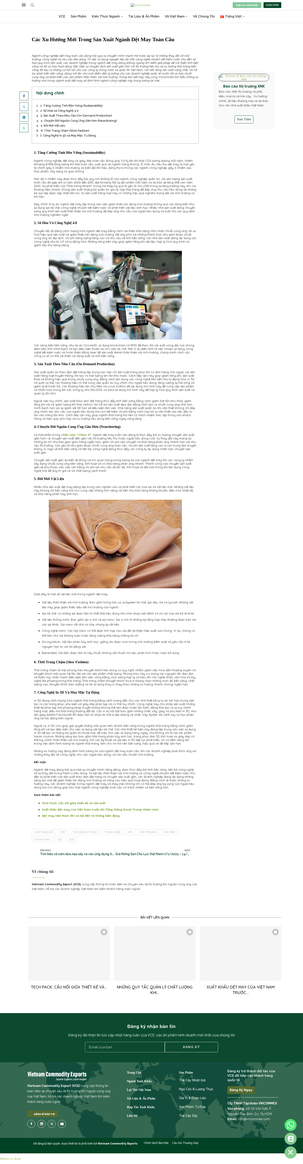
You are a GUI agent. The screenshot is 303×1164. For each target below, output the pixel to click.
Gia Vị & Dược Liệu (192, 1098)
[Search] (33, 5)
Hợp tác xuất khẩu (247, 5)
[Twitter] (52, 1124)
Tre (63, 832)
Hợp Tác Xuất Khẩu (141, 1107)
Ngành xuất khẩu (139, 1081)
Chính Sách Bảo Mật (156, 1143)
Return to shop (10, 1158)
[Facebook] (31, 1124)
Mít (130, 832)
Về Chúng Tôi (204, 16)
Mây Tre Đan (148, 832)
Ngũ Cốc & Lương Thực (196, 1089)
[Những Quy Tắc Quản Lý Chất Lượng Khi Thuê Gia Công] (155, 953)
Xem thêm (244, 119)
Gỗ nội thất (42, 839)
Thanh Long (112, 832)
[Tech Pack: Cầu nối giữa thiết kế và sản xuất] (69, 953)
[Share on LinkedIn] (24, 117)
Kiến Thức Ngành (106, 16)
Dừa (71, 839)
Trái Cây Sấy (188, 1115)
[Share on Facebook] (24, 96)
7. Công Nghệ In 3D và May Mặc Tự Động (68, 135)
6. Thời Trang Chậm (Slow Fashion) (65, 130)
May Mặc (169, 832)
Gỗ (59, 839)
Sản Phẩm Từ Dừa (192, 1106)
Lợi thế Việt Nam (139, 1090)
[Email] (62, 1124)
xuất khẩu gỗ (44, 832)
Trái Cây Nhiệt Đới (192, 1080)
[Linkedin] (41, 1124)
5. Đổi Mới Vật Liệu (53, 125)
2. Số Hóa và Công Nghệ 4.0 (59, 110)
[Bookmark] (104, 932)
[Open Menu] (24, 5)
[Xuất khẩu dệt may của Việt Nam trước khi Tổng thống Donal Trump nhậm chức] (240, 953)
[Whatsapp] (291, 1125)
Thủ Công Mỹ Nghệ (85, 832)
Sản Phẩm (78, 16)
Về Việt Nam (175, 16)
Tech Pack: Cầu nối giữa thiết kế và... (69, 987)
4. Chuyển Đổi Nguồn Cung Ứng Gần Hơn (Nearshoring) (79, 120)
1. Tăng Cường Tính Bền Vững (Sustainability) (71, 105)
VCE (62, 16)
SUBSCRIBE (272, 5)
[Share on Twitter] (24, 106)
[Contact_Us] (291, 1139)
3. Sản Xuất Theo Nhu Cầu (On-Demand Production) (76, 115)
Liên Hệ (132, 1115)
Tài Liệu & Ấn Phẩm (143, 16)
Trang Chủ (134, 1072)
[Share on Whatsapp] (24, 127)
